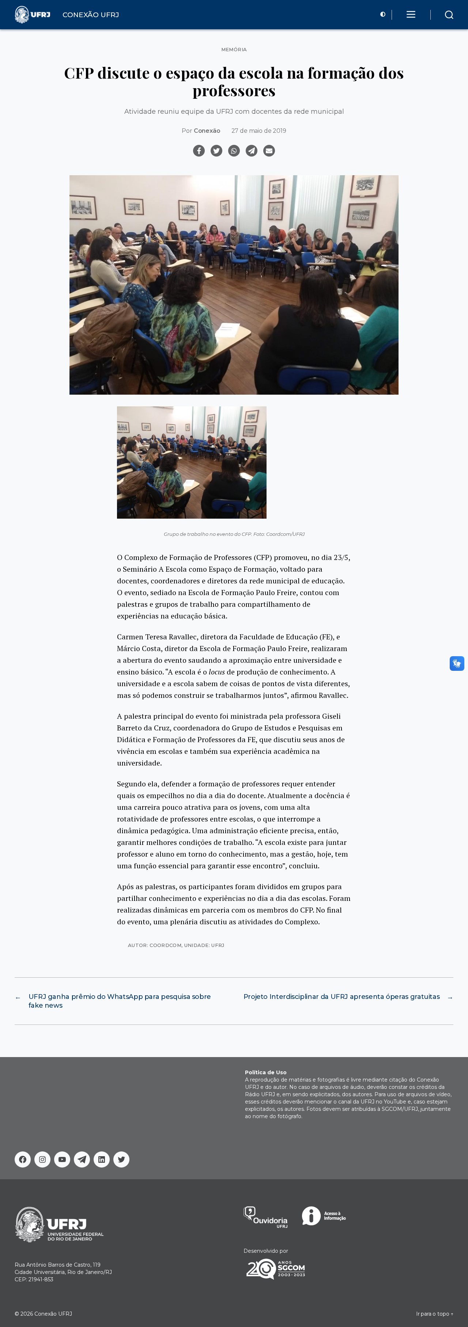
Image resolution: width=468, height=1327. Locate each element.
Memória (234, 49)
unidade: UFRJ (204, 945)
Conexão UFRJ (53, 1314)
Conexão (207, 130)
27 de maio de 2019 (258, 130)
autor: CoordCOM (154, 945)
